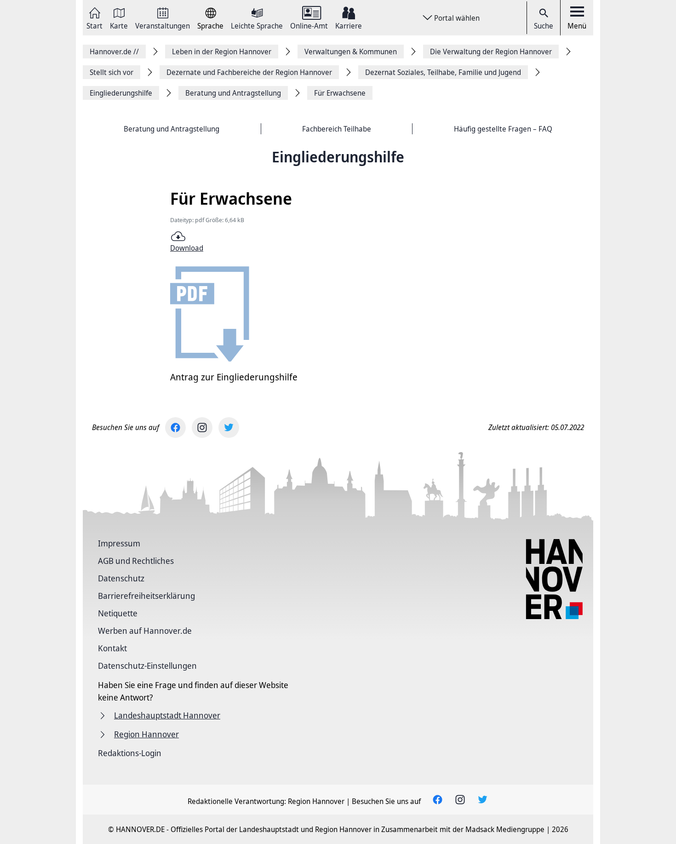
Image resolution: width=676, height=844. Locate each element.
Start (94, 25)
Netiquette (117, 613)
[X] (228, 427)
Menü (576, 26)
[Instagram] (202, 427)
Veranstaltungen (162, 25)
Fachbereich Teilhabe (336, 129)
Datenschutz (121, 578)
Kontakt (112, 648)
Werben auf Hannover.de (145, 630)
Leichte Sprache (257, 25)
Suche (543, 26)
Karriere (348, 25)
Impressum (119, 543)
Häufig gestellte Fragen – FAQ (503, 129)
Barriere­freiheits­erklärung (146, 595)
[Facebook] (175, 427)
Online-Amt (309, 25)
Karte (119, 25)
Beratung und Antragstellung (171, 129)
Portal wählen (457, 18)
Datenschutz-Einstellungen (147, 665)
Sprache (210, 25)
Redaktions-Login (129, 753)
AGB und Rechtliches (136, 561)
